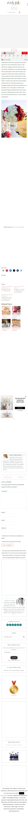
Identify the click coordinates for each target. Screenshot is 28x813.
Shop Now (20, 408)
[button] (20, 400)
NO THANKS (20, 410)
